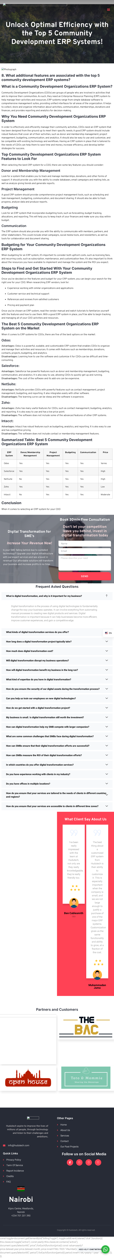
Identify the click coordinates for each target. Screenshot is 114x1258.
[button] (108, 9)
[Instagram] (89, 1162)
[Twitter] (79, 1162)
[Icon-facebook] (70, 1162)
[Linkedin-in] (98, 1162)
